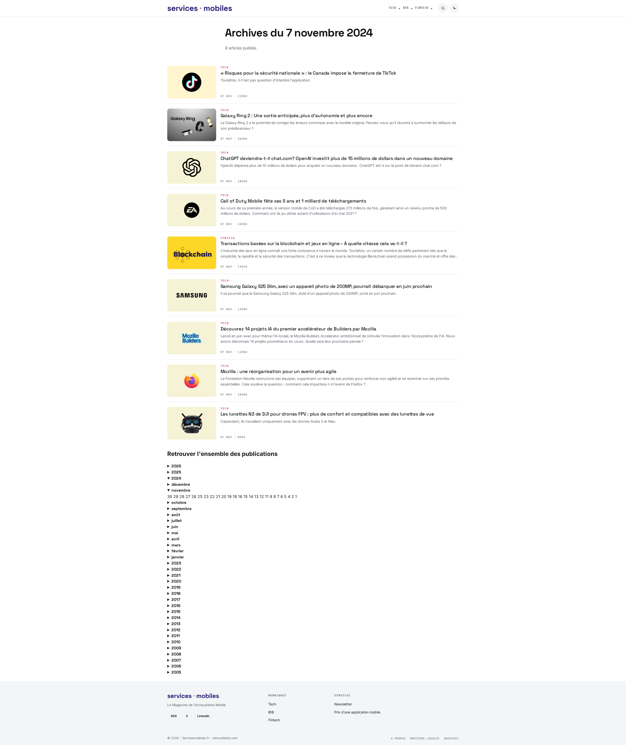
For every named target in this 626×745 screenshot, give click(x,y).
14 (251, 496)
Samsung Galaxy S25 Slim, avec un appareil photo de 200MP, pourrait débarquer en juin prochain (326, 286)
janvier (177, 557)
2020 (176, 581)
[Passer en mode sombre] (454, 8)
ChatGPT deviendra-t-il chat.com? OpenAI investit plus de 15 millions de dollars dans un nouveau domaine (337, 158)
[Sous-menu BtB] (412, 8)
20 (224, 496)
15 (246, 496)
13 (257, 496)
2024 (176, 478)
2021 (175, 575)
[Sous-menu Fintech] (431, 8)
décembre (180, 484)
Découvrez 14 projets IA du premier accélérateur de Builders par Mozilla (299, 329)
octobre (178, 502)
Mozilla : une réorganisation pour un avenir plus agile (278, 371)
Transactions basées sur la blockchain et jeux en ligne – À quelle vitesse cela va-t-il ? (314, 243)
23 (207, 496)
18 (235, 496)
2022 (176, 569)
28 (182, 496)
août (175, 514)
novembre (180, 490)
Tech (392, 8)
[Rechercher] (442, 8)
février (177, 550)
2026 (176, 466)
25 (201, 496)
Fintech (421, 8)
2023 (176, 563)
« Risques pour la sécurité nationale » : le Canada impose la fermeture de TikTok (308, 73)
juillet (176, 520)
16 (241, 496)
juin (174, 526)
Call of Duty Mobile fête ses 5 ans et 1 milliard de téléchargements (293, 201)
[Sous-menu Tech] (399, 8)
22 (213, 496)
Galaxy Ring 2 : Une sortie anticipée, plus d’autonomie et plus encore (296, 116)
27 (188, 496)
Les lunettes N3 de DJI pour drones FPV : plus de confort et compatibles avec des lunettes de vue (327, 414)
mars (175, 545)
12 (262, 496)
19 (230, 496)
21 (218, 496)
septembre (181, 508)
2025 (176, 472)
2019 (175, 587)
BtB (406, 8)
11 (267, 496)
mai (174, 532)
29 (176, 496)
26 (194, 496)
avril (175, 539)
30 (170, 496)
